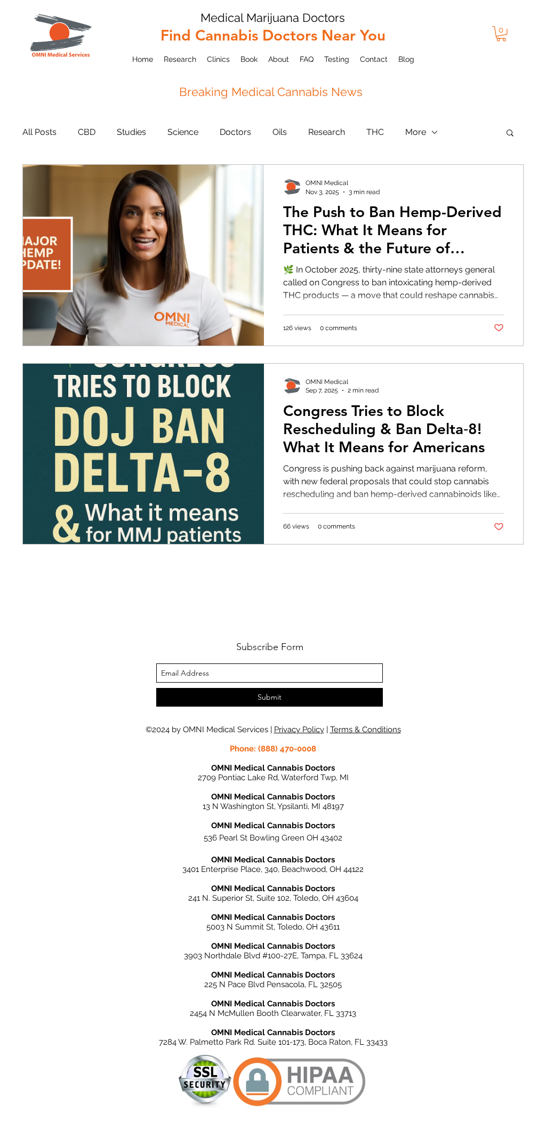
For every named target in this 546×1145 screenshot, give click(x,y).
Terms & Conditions (365, 729)
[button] (501, 34)
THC (375, 132)
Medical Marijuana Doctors (272, 18)
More (415, 132)
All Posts (39, 132)
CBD (86, 132)
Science (182, 132)
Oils (279, 132)
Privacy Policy (299, 729)
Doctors (235, 132)
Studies (131, 132)
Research (326, 132)
